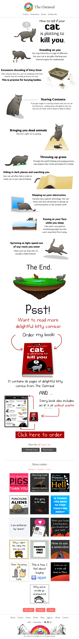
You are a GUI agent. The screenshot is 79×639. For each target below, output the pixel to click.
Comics (26, 14)
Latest (48, 469)
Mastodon (37, 622)
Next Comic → (49, 450)
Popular (40, 469)
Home (12, 617)
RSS (29, 622)
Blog (42, 617)
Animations (34, 14)
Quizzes (50, 617)
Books (43, 14)
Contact (65, 617)
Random (31, 469)
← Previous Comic (31, 450)
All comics (28, 610)
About (57, 617)
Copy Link (45, 444)
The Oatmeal (44, 7)
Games (28, 617)
